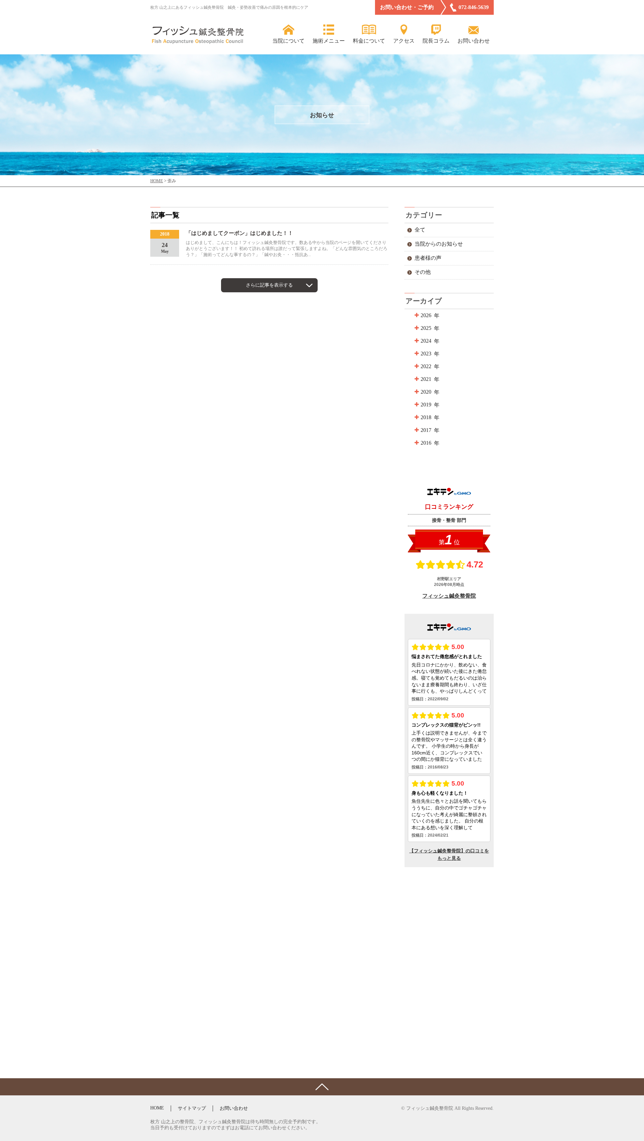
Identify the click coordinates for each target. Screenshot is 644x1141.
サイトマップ (192, 1108)
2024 (426, 341)
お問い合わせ (234, 1108)
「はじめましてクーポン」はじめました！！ (239, 233)
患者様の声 (428, 258)
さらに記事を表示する (269, 285)
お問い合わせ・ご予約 (407, 7)
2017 (426, 430)
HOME (157, 1107)
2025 (426, 328)
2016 (426, 443)
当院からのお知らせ (439, 244)
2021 (426, 379)
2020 (426, 392)
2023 (426, 353)
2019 (426, 404)
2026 (426, 315)
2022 (426, 366)
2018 (426, 417)
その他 (423, 272)
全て (420, 230)
